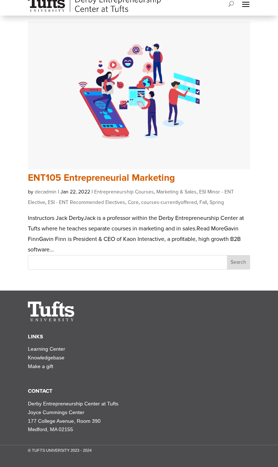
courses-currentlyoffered (169, 202)
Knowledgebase (46, 357)
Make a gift (40, 366)
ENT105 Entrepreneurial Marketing (101, 178)
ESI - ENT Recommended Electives (86, 202)
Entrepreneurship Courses (124, 192)
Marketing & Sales (176, 192)
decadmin (45, 192)
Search (238, 262)
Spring (217, 202)
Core (133, 202)
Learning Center (46, 349)
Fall (203, 202)
